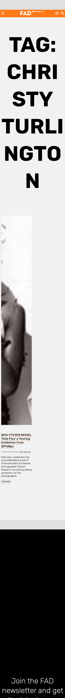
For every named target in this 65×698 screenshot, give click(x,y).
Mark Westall (25, 452)
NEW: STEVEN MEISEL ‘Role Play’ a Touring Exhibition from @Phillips (16, 440)
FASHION (6, 482)
